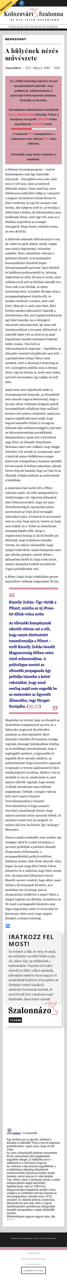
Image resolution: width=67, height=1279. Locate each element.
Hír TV (33, 706)
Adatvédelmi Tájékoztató (33, 1258)
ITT (31, 133)
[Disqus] (33, 1076)
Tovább (15, 1020)
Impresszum (33, 1253)
